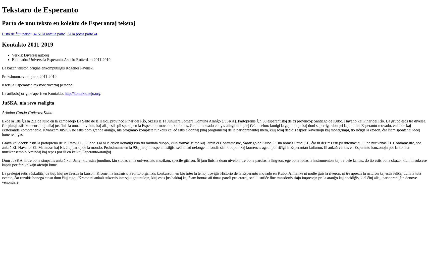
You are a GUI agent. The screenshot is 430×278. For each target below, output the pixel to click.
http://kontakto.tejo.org (82, 93)
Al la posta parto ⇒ (82, 34)
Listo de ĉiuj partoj (16, 34)
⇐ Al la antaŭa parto (49, 34)
